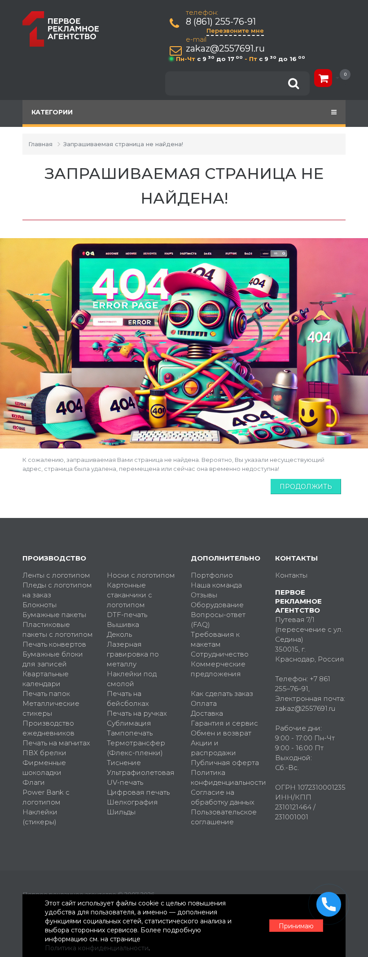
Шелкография (132, 802)
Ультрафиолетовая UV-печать (141, 777)
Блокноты (39, 604)
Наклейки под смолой (132, 679)
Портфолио (212, 575)
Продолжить (306, 487)
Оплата (204, 703)
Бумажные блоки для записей (52, 659)
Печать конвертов (54, 644)
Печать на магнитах (56, 743)
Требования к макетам (215, 639)
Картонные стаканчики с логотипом (129, 595)
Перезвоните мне (235, 30)
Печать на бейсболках (128, 698)
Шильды (121, 812)
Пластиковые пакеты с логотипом (57, 629)
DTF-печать (127, 614)
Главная (40, 144)
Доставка (207, 713)
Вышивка (123, 624)
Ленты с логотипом (56, 575)
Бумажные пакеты (54, 614)
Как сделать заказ (222, 693)
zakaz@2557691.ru (225, 48)
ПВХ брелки (44, 752)
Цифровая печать (138, 792)
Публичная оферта (225, 762)
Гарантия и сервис (224, 723)
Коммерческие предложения (218, 669)
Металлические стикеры (50, 708)
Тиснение (124, 762)
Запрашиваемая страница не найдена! (123, 144)
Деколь (119, 634)
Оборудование (217, 604)
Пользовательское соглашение (224, 817)
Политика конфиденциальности (226, 777)
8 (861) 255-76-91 (221, 21)
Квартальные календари (45, 679)
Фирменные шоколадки (44, 767)
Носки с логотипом (141, 575)
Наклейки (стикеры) (39, 817)
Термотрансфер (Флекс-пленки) (136, 748)
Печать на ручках (137, 713)
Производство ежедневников (48, 728)
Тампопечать (130, 733)
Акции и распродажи (213, 748)
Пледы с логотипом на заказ (57, 590)
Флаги (33, 782)
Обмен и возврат (221, 733)
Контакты (291, 575)
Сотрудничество (220, 654)
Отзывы (204, 595)
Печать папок (46, 693)
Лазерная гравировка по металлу (133, 654)
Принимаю (296, 926)
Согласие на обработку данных (222, 797)
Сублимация (129, 723)
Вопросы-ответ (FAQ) (218, 619)
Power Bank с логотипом (46, 797)
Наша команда (216, 585)
